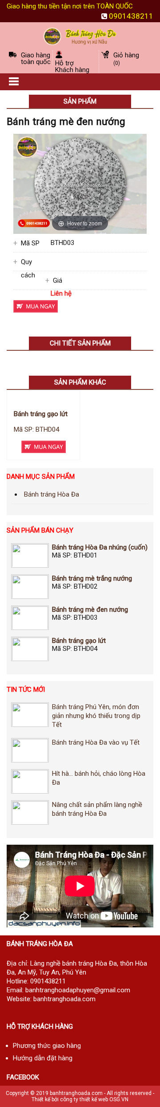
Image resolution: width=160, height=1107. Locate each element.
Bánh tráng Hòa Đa (51, 494)
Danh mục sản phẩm (41, 477)
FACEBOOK (23, 1077)
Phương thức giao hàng (47, 1046)
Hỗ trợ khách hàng (40, 1027)
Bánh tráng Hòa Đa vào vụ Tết (96, 742)
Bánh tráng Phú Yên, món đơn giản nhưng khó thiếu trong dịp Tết (96, 716)
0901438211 (131, 16)
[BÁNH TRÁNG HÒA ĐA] (80, 36)
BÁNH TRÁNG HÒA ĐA (40, 944)
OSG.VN (118, 1099)
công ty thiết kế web (84, 1099)
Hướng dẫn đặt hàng (42, 1058)
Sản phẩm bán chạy (40, 530)
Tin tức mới (26, 690)
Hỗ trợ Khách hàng (72, 66)
